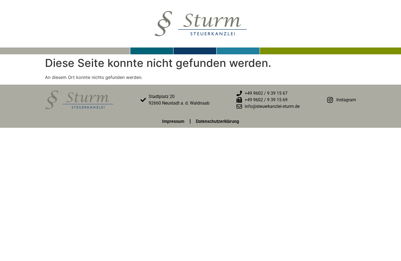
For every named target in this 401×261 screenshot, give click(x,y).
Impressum (173, 121)
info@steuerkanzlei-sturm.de (272, 106)
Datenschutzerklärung (217, 121)
